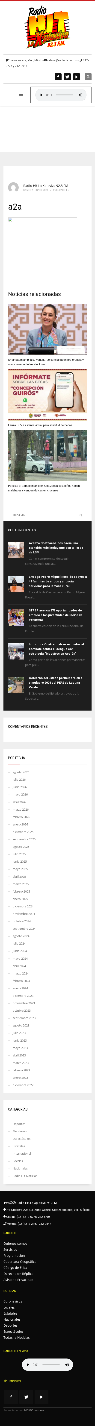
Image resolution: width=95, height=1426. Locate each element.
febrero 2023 (21, 1070)
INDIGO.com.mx (34, 1410)
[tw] (67, 76)
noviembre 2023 (24, 1003)
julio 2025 (19, 854)
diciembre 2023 (23, 996)
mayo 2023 (20, 1048)
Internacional (22, 1153)
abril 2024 (19, 966)
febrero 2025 (21, 891)
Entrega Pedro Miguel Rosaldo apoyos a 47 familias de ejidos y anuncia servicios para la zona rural (58, 581)
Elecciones (20, 1131)
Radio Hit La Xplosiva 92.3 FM (45, 185)
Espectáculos (21, 1139)
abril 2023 (19, 1055)
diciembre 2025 (23, 832)
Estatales (19, 1146)
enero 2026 (20, 824)
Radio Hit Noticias (25, 1176)
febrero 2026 (21, 817)
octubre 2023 (22, 1010)
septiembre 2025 (24, 839)
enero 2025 (20, 899)
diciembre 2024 (23, 906)
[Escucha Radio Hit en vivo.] (61, 95)
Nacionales (20, 1168)
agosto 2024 (21, 936)
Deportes (19, 1124)
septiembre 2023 (24, 1018)
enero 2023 (20, 1077)
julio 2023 (19, 1033)
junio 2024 (20, 951)
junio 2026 (20, 787)
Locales (18, 1161)
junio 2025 (20, 861)
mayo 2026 (20, 794)
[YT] (76, 76)
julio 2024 (19, 943)
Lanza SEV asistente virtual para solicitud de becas (40, 425)
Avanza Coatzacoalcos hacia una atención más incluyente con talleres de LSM (56, 547)
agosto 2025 (21, 847)
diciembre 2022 (23, 1085)
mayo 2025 (20, 869)
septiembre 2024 (24, 928)
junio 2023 (20, 1040)
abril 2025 (19, 876)
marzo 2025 (21, 884)
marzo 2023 (21, 1063)
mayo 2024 (20, 958)
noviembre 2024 (24, 914)
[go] (81, 515)
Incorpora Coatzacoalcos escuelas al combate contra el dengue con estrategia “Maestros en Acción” (56, 649)
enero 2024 (20, 988)
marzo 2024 (21, 973)
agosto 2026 (21, 772)
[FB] (58, 76)
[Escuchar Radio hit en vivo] (47, 1364)
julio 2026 (19, 779)
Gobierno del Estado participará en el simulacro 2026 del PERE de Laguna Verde (56, 682)
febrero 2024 (21, 981)
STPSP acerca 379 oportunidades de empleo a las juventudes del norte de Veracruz (56, 615)
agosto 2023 (21, 1025)
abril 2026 (19, 802)
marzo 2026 (21, 809)
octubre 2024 (22, 921)
